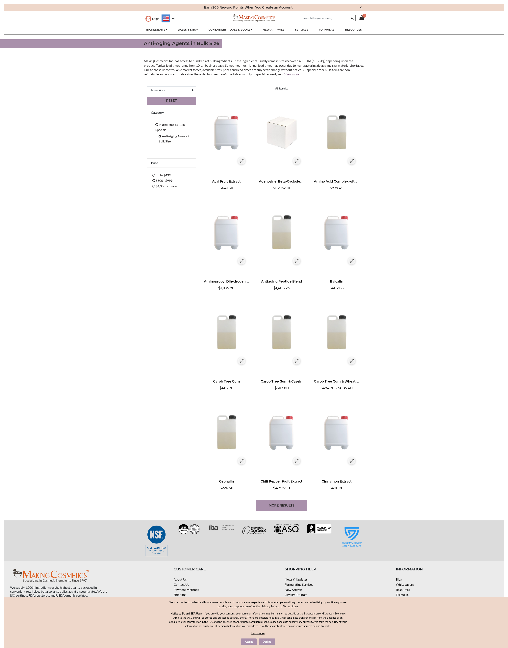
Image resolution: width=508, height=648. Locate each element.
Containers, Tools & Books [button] (229, 29)
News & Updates (296, 579)
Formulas (402, 594)
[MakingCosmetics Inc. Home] (254, 17)
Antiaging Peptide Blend (281, 281)
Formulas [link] (326, 29)
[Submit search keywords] (352, 17)
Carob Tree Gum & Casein (281, 381)
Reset (171, 101)
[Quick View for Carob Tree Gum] (241, 361)
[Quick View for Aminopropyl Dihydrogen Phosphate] (241, 261)
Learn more (258, 633)
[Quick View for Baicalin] (351, 261)
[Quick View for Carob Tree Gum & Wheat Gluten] (351, 361)
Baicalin (336, 281)
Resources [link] (353, 29)
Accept (249, 641)
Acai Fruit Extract (226, 181)
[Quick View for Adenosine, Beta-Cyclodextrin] (296, 161)
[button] (152, 18)
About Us (180, 579)
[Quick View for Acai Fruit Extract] (241, 161)
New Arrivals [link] (273, 29)
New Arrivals (293, 589)
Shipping (180, 594)
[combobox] (328, 18)
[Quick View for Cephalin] (241, 461)
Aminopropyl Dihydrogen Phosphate (234, 281)
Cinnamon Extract (337, 481)
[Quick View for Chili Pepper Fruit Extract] (296, 461)
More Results (281, 505)
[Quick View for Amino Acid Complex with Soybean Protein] (351, 161)
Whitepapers (405, 584)
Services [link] (301, 29)
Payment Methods (186, 589)
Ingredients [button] (155, 29)
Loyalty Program (296, 594)
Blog (399, 579)
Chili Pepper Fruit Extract (281, 481)
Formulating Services (299, 584)
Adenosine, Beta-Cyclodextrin (283, 181)
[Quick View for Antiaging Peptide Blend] (296, 261)
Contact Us (181, 584)
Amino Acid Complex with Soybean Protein (349, 181)
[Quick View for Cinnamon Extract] (351, 461)
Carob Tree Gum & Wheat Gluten (341, 381)
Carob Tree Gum (226, 381)
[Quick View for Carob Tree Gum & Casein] (296, 361)
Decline (267, 641)
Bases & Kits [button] (187, 29)
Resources (403, 589)
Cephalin (226, 481)
